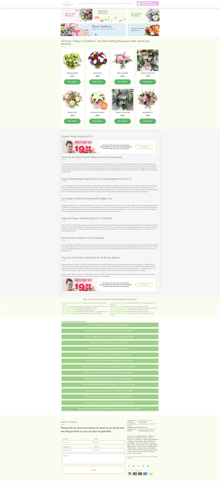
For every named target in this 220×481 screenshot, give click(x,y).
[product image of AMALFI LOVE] (72, 99)
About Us (81, 3)
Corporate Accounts (141, 438)
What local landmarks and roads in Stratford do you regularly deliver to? (109, 379)
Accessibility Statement (140, 436)
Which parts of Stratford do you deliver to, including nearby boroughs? (109, 373)
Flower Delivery (153, 450)
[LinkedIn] (143, 466)
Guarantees (110, 3)
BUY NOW (72, 82)
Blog (134, 453)
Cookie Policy (131, 438)
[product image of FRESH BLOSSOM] (72, 60)
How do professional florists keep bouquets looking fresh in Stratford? (109, 331)
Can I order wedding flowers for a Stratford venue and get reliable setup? (109, 337)
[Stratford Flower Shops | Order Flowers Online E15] (66, 3)
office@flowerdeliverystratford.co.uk (137, 427)
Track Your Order (133, 451)
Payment (117, 3)
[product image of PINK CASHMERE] (122, 60)
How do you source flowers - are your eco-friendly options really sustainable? (109, 367)
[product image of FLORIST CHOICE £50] (122, 99)
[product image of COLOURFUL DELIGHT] (97, 99)
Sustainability (130, 443)
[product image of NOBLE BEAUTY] (148, 99)
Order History (151, 451)
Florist (133, 444)
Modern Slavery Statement (150, 439)
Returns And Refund (126, 3)
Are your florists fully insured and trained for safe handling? (109, 349)
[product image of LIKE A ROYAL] (97, 60)
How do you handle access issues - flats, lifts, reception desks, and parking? (109, 403)
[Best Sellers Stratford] (93, 29)
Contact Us (89, 3)
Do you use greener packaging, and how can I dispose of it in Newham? (109, 391)
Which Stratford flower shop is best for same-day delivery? (109, 325)
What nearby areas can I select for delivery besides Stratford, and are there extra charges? (109, 409)
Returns (129, 453)
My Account (142, 451)
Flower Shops (132, 448)
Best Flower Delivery (151, 444)
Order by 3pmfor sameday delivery (149, 3)
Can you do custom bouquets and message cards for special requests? (109, 361)
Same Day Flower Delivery (140, 450)
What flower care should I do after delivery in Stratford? (109, 343)
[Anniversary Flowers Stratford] (143, 29)
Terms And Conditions (142, 443)
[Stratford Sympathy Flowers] (143, 15)
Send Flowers (141, 448)
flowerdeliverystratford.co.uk (146, 431)
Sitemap (139, 453)
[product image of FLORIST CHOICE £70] (148, 60)
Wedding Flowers (153, 446)
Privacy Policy (138, 441)
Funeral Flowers (142, 446)
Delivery (95, 3)
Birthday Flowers (132, 446)
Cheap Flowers (140, 444)
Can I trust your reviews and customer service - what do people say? (109, 397)
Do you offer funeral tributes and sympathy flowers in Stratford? (109, 355)
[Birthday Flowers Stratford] (110, 15)
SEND (94, 470)
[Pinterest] (148, 466)
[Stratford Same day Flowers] (76, 15)
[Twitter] (133, 466)
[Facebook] (129, 466)
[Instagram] (138, 466)
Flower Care (102, 3)
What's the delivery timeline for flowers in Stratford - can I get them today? (109, 385)
